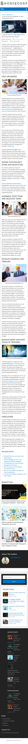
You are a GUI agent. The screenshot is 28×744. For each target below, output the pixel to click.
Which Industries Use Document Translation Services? (12, 523)
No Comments (15, 41)
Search (14, 581)
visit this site (10, 146)
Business (5, 41)
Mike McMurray (7, 39)
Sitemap (5, 723)
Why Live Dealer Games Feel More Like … (17, 593)
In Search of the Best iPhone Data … (17, 607)
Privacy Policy (6, 719)
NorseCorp (9, 740)
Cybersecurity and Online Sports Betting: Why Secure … (17, 614)
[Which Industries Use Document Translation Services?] (14, 513)
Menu (2, 9)
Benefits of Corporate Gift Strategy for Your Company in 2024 (14, 545)
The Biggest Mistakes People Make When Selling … (17, 600)
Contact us (6, 725)
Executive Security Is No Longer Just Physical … (15, 621)
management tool (13, 381)
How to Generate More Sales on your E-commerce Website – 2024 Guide (14, 502)
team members (6, 109)
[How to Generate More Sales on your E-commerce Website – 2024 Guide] (14, 491)
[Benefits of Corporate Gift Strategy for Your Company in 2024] (14, 534)
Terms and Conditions (9, 721)
